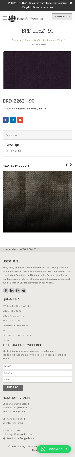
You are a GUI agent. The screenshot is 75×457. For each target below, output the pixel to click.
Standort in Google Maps (20, 439)
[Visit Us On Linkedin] (12, 290)
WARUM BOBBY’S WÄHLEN (17, 306)
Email (20, 120)
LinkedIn (13, 120)
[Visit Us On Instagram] (18, 290)
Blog (6, 341)
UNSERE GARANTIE (13, 316)
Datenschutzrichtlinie (17, 336)
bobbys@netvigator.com (18, 434)
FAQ (5, 331)
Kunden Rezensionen (16, 326)
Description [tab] (12, 135)
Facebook (6, 120)
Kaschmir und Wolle (26, 109)
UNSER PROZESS (12, 311)
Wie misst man (12, 321)
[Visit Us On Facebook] (6, 290)
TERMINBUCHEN (62, 17)
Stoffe (42, 109)
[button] (54, 449)
